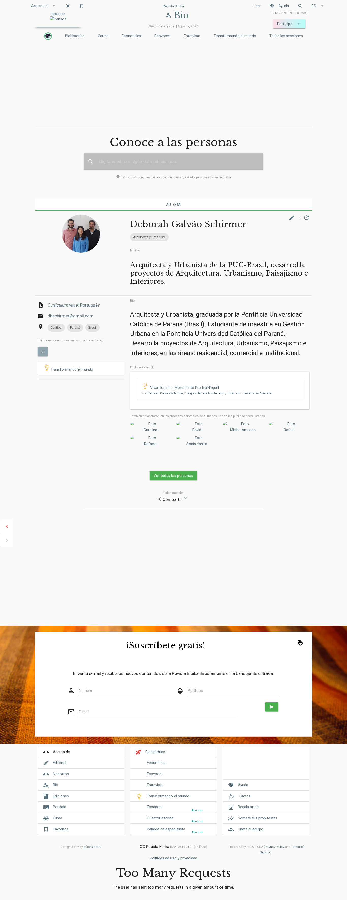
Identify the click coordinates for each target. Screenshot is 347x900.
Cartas (103, 36)
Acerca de (43, 5)
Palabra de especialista (166, 829)
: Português (74, 305)
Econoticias (131, 36)
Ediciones (61, 796)
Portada (59, 807)
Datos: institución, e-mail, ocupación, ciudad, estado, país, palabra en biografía (173, 177)
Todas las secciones (286, 36)
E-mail (84, 712)
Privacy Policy (274, 847)
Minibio (135, 250)
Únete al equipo (250, 829)
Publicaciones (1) (142, 367)
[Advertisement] (173, 84)
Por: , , (206, 393)
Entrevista (192, 36)
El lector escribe (160, 818)
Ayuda (279, 5)
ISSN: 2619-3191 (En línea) (289, 13)
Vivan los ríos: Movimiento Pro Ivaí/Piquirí (184, 387)
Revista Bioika (173, 6)
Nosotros (61, 774)
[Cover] (266, 765)
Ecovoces (162, 36)
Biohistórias (155, 752)
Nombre (85, 690)
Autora (173, 205)
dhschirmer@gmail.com (70, 315)
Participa (289, 23)
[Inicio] (48, 36)
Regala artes (248, 807)
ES (318, 5)
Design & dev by (79, 847)
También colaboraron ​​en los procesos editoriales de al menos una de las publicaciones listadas (197, 416)
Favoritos (61, 829)
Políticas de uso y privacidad (173, 858)
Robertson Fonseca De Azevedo (249, 393)
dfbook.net (91, 847)
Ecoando (154, 807)
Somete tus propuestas (257, 818)
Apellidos (195, 690)
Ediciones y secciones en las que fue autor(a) (70, 340)
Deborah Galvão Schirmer (165, 393)
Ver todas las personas (173, 476)
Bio (132, 300)
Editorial (59, 762)
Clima (57, 818)
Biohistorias (74, 36)
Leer (257, 6)
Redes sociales (173, 493)
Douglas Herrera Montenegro (204, 393)
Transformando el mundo (235, 36)
